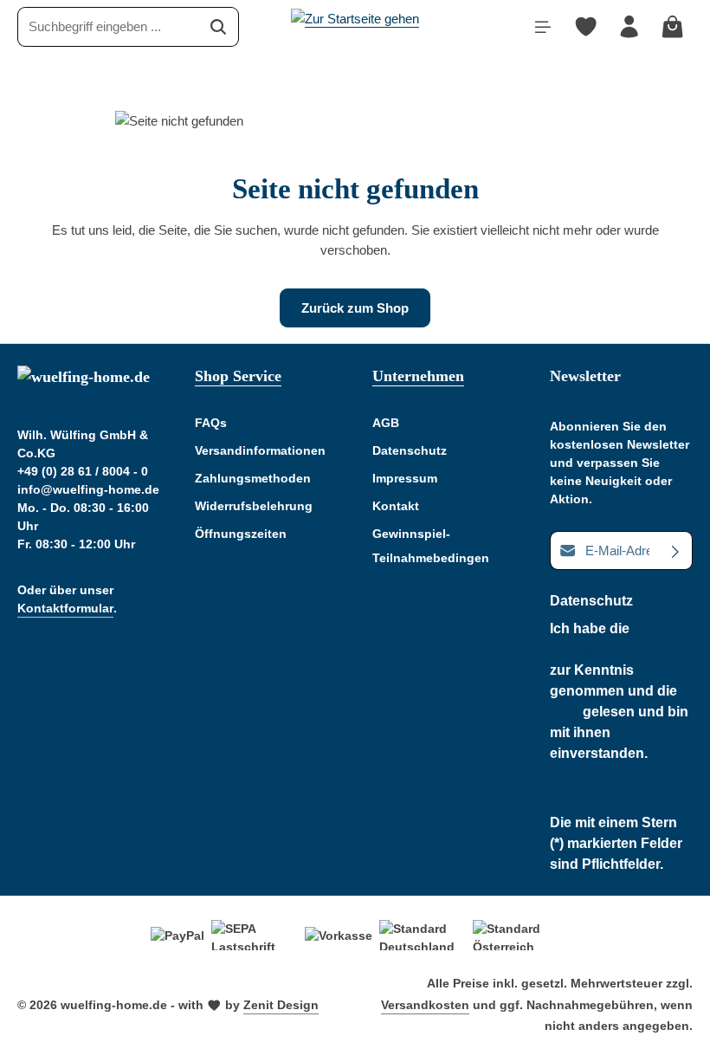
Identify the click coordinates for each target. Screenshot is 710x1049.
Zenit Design (281, 1005)
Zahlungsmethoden (253, 478)
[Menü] (543, 27)
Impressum (404, 478)
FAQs (211, 423)
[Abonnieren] (676, 550)
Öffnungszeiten (241, 534)
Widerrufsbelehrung (254, 506)
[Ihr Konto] (629, 27)
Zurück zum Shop (355, 308)
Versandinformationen (260, 450)
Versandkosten (425, 1005)
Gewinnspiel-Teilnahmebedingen (430, 546)
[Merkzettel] (586, 27)
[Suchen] (218, 26)
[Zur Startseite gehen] (355, 24)
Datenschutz (409, 450)
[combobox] (108, 26)
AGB (385, 423)
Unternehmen (418, 376)
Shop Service (238, 376)
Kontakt (395, 506)
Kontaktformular (65, 608)
